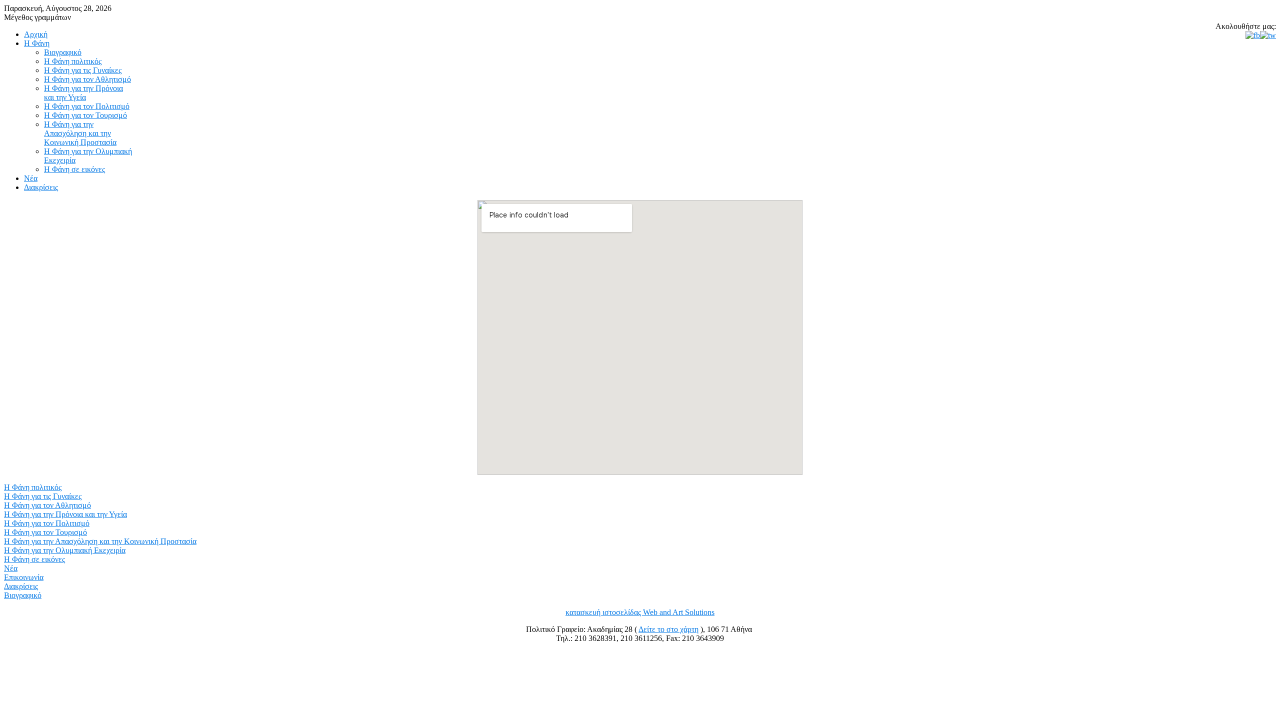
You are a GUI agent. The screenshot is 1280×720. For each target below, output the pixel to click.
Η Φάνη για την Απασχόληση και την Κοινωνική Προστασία (100, 541)
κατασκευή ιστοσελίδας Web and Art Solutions (640, 612)
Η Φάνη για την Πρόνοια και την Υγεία (65, 514)
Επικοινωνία (24, 577)
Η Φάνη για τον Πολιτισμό (47, 523)
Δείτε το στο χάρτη (668, 629)
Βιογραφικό (23, 595)
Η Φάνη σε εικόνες (34, 559)
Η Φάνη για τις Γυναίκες (43, 496)
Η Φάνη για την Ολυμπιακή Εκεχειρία (65, 550)
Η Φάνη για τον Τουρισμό (45, 532)
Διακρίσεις (21, 586)
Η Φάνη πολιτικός (33, 487)
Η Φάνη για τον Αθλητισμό (47, 505)
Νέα (11, 568)
